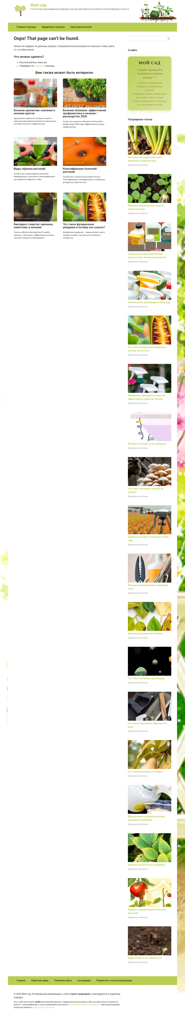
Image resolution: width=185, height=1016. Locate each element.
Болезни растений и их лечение (145, 633)
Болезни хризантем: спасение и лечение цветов (34, 112)
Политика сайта (63, 980)
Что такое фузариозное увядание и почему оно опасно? (84, 226)
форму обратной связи (43, 1007)
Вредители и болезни (53, 27)
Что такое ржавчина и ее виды (145, 771)
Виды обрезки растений (29, 168)
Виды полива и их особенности (145, 958)
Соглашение (84, 980)
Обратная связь (40, 980)
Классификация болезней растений (80, 170)
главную (39, 66)
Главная (21, 980)
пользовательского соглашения (84, 1004)
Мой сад (38, 5)
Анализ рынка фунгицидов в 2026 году (149, 302)
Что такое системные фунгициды (146, 678)
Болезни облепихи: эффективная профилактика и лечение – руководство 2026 (84, 113)
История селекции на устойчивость (147, 443)
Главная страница (26, 27)
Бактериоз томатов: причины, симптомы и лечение (33, 226)
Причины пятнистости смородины (146, 864)
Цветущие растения (81, 27)
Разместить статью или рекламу (114, 980)
